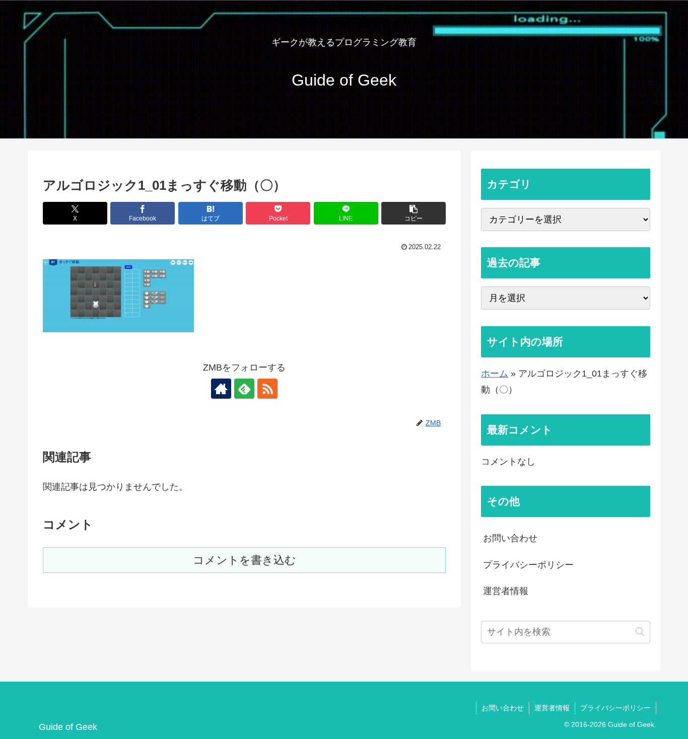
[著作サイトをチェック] (221, 389)
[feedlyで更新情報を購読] (244, 389)
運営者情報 (505, 591)
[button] (413, 213)
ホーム (494, 373)
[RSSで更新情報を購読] (267, 389)
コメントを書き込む (244, 560)
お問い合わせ (510, 538)
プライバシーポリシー (528, 565)
